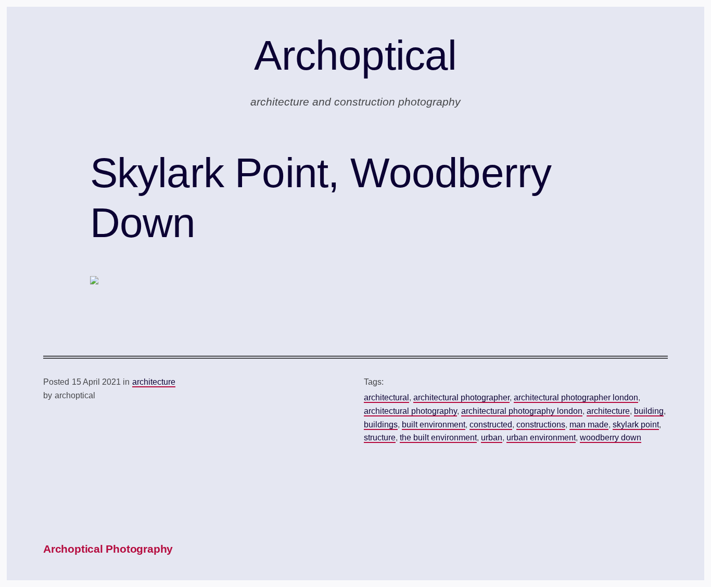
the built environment (438, 437)
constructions (540, 424)
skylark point (636, 424)
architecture (153, 381)
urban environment (541, 437)
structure (380, 437)
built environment (433, 424)
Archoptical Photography (108, 549)
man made (588, 424)
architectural (386, 397)
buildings (381, 424)
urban (491, 437)
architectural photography (410, 411)
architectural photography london (521, 411)
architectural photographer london (576, 397)
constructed (490, 424)
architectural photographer (461, 397)
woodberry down (610, 437)
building (649, 411)
